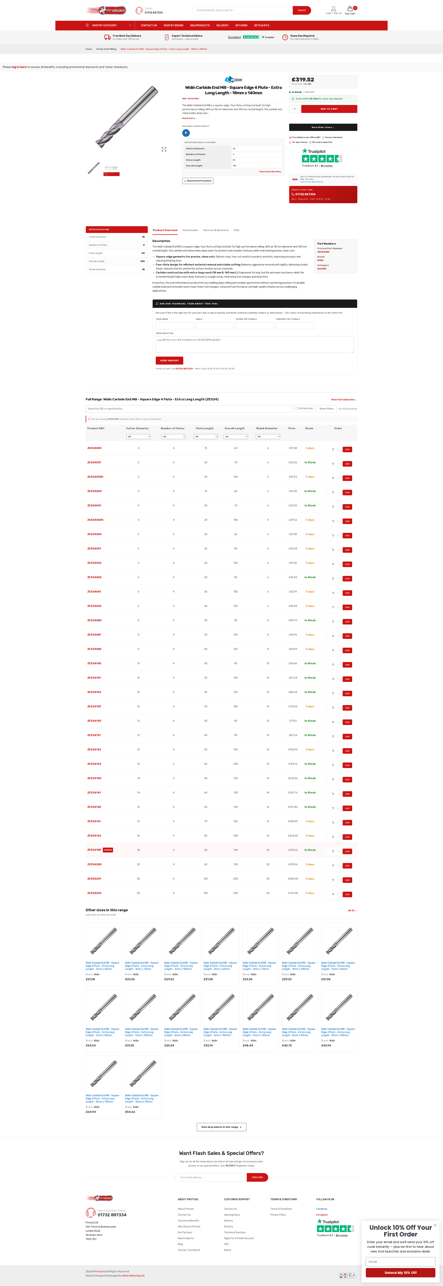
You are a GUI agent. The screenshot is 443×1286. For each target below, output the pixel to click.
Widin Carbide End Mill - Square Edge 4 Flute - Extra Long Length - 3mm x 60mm (102, 966)
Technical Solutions (235, 1232)
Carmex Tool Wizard (189, 1250)
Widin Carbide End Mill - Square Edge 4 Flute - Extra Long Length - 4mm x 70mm (259, 966)
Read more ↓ (189, 118)
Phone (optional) (246, 319)
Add (347, 449)
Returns (228, 1226)
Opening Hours (232, 1214)
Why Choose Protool (189, 1226)
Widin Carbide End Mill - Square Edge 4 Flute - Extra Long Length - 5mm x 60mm (338, 966)
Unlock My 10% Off (401, 1272)
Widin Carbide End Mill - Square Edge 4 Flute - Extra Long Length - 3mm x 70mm (142, 966)
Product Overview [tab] (165, 230)
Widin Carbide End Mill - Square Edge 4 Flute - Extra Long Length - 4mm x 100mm (298, 966)
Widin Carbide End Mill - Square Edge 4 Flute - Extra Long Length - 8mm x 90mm (298, 1032)
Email (199, 319)
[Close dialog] (435, 1225)
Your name (162, 319)
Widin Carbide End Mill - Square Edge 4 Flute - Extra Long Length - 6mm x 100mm (220, 1032)
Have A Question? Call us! (112, 1210)
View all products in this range (219, 1127)
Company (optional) (288, 319)
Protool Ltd (100, 1271)
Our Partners (185, 1232)
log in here (19, 67)
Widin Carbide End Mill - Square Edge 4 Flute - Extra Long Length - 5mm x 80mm (102, 1032)
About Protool (186, 1208)
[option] (94, 168)
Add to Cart (329, 109)
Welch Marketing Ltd (133, 1275)
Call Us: (148, 8)
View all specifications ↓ (270, 172)
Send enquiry (169, 360)
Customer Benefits (188, 1220)
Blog (180, 1244)
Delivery (228, 1220)
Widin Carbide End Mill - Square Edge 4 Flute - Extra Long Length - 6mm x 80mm (181, 1032)
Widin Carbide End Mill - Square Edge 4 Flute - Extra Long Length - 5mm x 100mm (142, 1032)
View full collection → (344, 399)
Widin (97, 974)
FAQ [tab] (236, 230)
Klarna (227, 1250)
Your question (164, 333)
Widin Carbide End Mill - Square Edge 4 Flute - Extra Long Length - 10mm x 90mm (142, 1098)
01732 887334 (305, 194)
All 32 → (352, 910)
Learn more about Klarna (311, 182)
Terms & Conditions (281, 1208)
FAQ (226, 1244)
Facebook (321, 1208)
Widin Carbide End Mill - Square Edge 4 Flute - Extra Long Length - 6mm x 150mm (259, 1032)
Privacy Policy (278, 1214)
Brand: (89, 974)
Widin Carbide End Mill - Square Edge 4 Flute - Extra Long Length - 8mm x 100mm (338, 1032)
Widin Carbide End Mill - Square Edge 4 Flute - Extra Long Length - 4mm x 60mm (220, 966)
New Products (186, 1238)
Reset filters (327, 408)
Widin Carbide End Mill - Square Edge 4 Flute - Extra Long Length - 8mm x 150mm (102, 1098)
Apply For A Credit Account (239, 1238)
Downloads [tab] (190, 230)
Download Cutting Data (199, 181)
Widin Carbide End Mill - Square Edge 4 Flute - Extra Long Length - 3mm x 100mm (181, 966)
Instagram (322, 1214)
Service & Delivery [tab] (216, 230)
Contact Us (184, 1214)
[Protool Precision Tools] (106, 10)
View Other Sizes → (323, 127)
